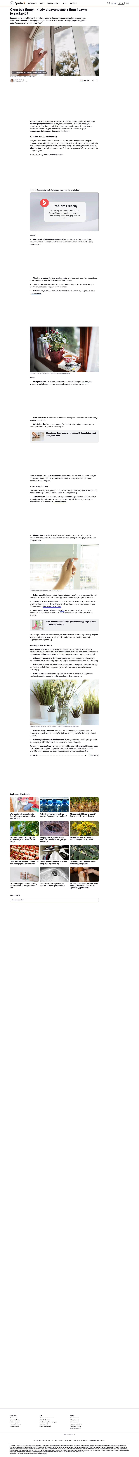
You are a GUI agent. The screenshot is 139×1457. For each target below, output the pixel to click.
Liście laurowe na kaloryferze (47, 1418)
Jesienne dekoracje (14, 1422)
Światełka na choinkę (75, 1426)
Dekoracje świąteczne (15, 1424)
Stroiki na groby (14, 1418)
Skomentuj (85, 81)
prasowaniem (36, 293)
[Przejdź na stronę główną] (12, 4)
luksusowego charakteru (52, 606)
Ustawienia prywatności (96, 1440)
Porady (72, 3)
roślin (62, 610)
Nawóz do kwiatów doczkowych (48, 1422)
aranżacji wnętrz (60, 502)
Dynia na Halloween (15, 1420)
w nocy (85, 382)
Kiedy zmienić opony (75, 1428)
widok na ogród (61, 278)
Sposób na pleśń (44, 1424)
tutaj (45, 1453)
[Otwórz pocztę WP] (108, 3)
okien (60, 493)
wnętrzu (89, 141)
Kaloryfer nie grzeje (45, 1420)
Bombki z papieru (14, 1426)
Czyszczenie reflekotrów (76, 1424)
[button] (113, 3)
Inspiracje (31, 3)
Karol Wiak (18, 80)
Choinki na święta (74, 1422)
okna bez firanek (49, 476)
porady (56, 124)
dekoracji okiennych (62, 652)
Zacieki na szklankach (45, 1426)
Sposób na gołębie (74, 1418)
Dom (41, 3)
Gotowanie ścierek (74, 1420)
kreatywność (82, 746)
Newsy (65, 3)
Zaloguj (121, 3)
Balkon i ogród (52, 3)
